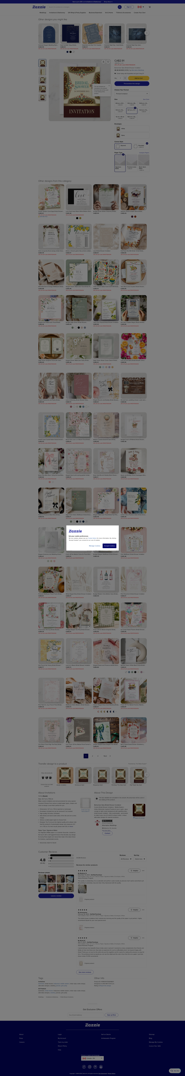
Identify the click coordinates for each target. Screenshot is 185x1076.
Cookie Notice (92, 538)
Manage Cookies (94, 546)
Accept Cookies (109, 546)
